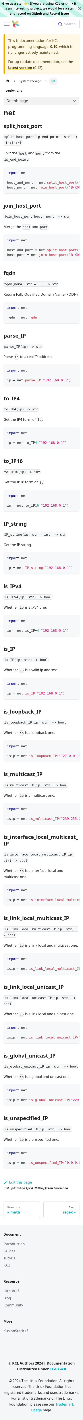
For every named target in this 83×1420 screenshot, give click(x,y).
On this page (17, 100)
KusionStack (14, 1330)
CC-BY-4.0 (58, 1369)
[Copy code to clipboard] (74, 172)
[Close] (79, 8)
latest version (20, 67)
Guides (9, 1251)
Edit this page (20, 1182)
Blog (7, 1298)
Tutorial (10, 1258)
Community (13, 1305)
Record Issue (59, 13)
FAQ (7, 1265)
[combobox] (67, 24)
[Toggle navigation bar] (7, 24)
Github (37, 13)
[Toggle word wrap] (66, 172)
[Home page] (8, 81)
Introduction (14, 1243)
